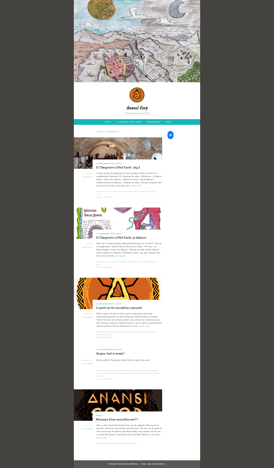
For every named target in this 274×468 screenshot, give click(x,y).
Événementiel (123, 191)
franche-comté (107, 373)
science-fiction (101, 335)
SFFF (154, 191)
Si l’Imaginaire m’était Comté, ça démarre (121, 237)
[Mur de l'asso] (170, 135)
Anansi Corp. (105, 191)
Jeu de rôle (137, 373)
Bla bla (99, 415)
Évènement (123, 262)
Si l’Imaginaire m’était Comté (128, 122)
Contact (168, 122)
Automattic (160, 464)
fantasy (98, 373)
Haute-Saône (133, 191)
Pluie (151, 191)
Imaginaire (142, 191)
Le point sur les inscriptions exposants (119, 307)
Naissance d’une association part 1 (117, 419)
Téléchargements (153, 122)
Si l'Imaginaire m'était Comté (108, 163)
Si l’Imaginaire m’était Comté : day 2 (118, 167)
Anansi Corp (137, 107)
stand (98, 194)
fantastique (154, 371)
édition (129, 371)
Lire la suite (136, 185)
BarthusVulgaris (87, 177)
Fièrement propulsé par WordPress (123, 464)
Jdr (148, 191)
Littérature (145, 373)
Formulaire (124, 332)
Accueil (107, 122)
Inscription (149, 332)
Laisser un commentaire (104, 197)
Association (114, 191)
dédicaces (122, 371)
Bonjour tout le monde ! (110, 353)
